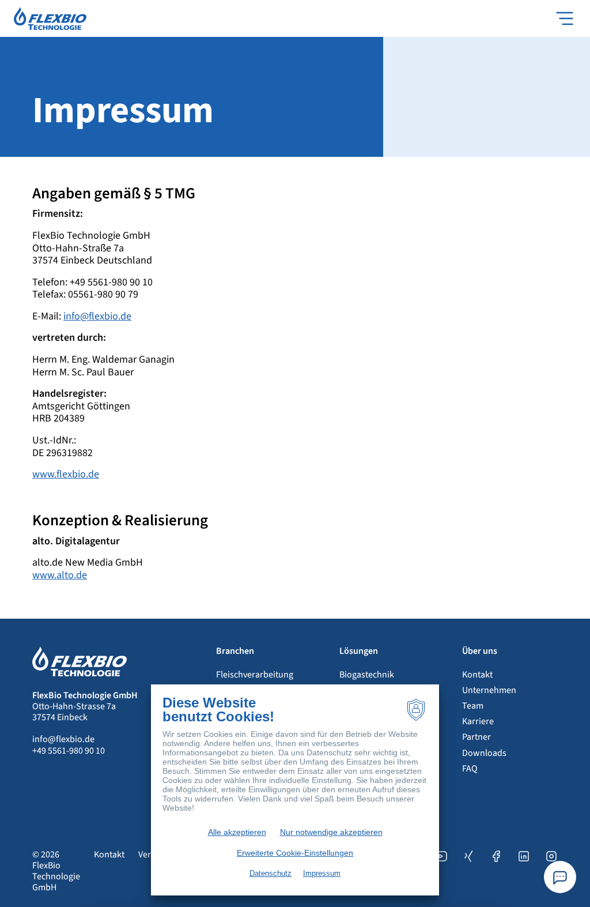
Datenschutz (270, 873)
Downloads (484, 753)
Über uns (479, 651)
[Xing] (468, 871)
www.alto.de (59, 575)
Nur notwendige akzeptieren (331, 832)
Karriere (478, 721)
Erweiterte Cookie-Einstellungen (295, 852)
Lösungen (358, 651)
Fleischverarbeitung (254, 674)
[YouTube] (441, 871)
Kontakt (477, 674)
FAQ (470, 768)
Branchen (235, 651)
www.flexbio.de (65, 474)
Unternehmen (489, 690)
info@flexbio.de (97, 316)
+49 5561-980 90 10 (68, 750)
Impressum (322, 873)
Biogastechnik (366, 674)
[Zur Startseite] (50, 18)
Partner (476, 737)
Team (472, 705)
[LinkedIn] (524, 871)
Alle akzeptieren (237, 832)
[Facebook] (496, 871)
